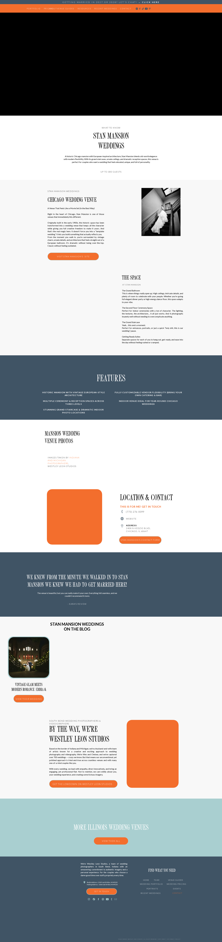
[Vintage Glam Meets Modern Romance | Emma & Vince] (29, 657)
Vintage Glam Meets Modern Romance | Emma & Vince (28, 690)
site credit (170, 939)
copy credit (162, 939)
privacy (178, 939)
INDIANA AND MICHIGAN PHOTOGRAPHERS (64, 460)
